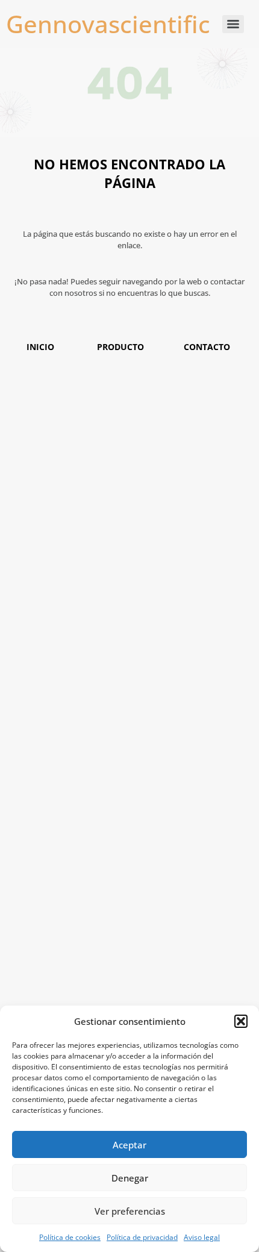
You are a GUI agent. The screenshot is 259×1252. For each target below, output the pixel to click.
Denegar (129, 1178)
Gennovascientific (108, 23)
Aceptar (129, 1145)
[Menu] (233, 24)
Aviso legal (202, 1237)
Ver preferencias (130, 1211)
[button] (241, 1021)
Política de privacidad (142, 1237)
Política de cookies (70, 1237)
